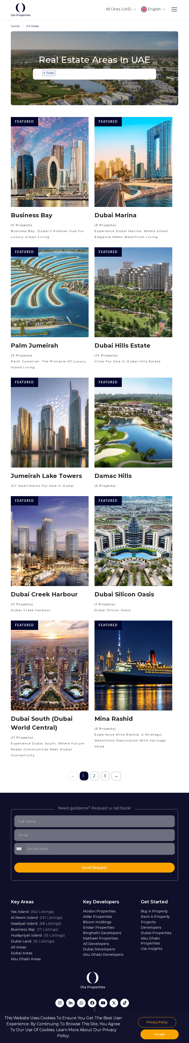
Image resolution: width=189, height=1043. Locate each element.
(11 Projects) (22, 604)
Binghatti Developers (102, 933)
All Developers (96, 944)
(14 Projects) (106, 355)
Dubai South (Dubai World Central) (42, 723)
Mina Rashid (113, 718)
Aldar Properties (97, 916)
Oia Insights (151, 948)
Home (15, 26)
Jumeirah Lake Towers (46, 475)
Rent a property (155, 916)
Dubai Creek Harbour (44, 594)
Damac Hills (113, 475)
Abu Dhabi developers (103, 954)
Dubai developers (99, 949)
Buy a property (154, 911)
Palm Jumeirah (34, 345)
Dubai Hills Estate (122, 345)
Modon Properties (99, 911)
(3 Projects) (105, 225)
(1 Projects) (104, 604)
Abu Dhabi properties (150, 940)
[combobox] (94, 74)
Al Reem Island (36, 917)
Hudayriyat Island (38, 935)
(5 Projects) (105, 486)
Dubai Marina (115, 215)
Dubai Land (32, 941)
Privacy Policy (157, 1022)
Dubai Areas (21, 953)
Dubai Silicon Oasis (124, 594)
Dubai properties (156, 933)
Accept (159, 1034)
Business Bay (31, 215)
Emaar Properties (98, 927)
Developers (151, 927)
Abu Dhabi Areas (26, 959)
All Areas (18, 947)
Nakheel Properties (100, 938)
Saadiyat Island (36, 923)
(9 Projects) (21, 225)
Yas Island (32, 911)
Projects (148, 922)
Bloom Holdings (97, 922)
